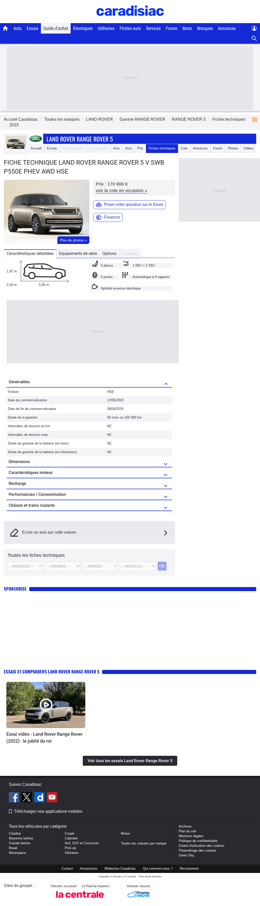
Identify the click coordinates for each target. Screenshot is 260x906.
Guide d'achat (55, 28)
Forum (171, 28)
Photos (233, 148)
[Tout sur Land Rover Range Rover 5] (16, 150)
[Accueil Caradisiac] (5, 28)
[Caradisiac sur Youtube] (52, 798)
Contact (67, 868)
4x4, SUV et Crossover (82, 843)
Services (153, 28)
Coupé (69, 833)
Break (13, 848)
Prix (140, 148)
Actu (17, 28)
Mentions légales (191, 836)
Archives (185, 826)
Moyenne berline (21, 838)
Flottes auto (130, 28)
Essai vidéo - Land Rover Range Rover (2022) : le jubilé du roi (44, 737)
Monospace (17, 853)
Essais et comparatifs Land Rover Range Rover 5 (52, 671)
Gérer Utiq (186, 855)
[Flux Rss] (255, 119)
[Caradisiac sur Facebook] (14, 798)
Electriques (83, 28)
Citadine (15, 833)
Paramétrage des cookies (197, 850)
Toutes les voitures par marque (143, 843)
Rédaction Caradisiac (120, 868)
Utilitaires (106, 28)
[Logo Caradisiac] (130, 20)
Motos (125, 833)
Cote (184, 148)
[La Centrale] (80, 899)
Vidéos (248, 148)
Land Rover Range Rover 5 (79, 138)
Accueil (36, 148)
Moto (187, 28)
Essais (32, 28)
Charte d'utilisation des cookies (201, 846)
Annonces (227, 28)
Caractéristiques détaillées (30, 253)
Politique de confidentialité (198, 841)
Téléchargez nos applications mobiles (48, 811)
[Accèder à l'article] (45, 705)
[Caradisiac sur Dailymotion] (40, 798)
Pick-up (70, 848)
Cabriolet (71, 838)
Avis (116, 148)
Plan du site (187, 831)
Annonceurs (89, 868)
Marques (205, 28)
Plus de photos (73, 240)
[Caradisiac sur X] (27, 798)
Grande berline (19, 843)
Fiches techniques (162, 148)
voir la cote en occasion (121, 190)
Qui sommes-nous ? (158, 868)
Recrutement (189, 868)
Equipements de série (78, 253)
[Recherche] (254, 38)
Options (109, 253)
